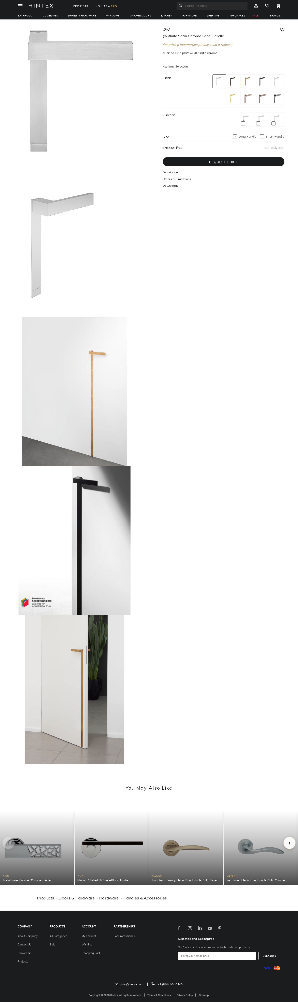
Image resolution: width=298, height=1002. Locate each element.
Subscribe (269, 956)
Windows (113, 15)
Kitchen (166, 15)
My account (89, 936)
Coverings (50, 15)
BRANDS (275, 15)
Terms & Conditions (159, 995)
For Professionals (125, 936)
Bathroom (25, 15)
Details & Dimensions (177, 179)
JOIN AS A (106, 6)
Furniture (189, 15)
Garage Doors (140, 15)
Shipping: (169, 148)
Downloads (170, 185)
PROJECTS (80, 6)
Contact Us (24, 944)
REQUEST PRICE (223, 162)
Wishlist (87, 944)
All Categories (58, 936)
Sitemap (203, 995)
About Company (28, 936)
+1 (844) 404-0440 (169, 984)
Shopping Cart (91, 953)
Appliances (237, 15)
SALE (255, 15)
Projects (23, 961)
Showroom (24, 953)
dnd (166, 29)
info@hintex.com (132, 984)
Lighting (213, 15)
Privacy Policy (185, 995)
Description (170, 172)
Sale (52, 944)
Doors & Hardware (82, 15)
